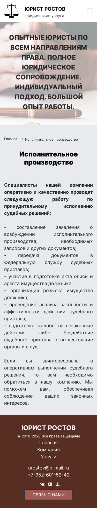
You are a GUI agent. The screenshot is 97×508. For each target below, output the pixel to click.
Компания (48, 449)
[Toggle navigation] (90, 11)
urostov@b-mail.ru (48, 468)
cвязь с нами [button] (49, 494)
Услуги (48, 456)
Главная (10, 139)
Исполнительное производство (51, 139)
